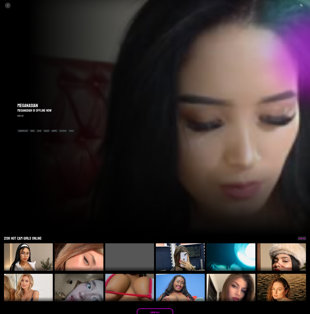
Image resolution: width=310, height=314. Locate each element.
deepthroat (23, 131)
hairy (71, 131)
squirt (46, 131)
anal (39, 131)
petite (54, 131)
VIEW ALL (302, 238)
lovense (63, 131)
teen (32, 131)
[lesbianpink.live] (8, 5)
